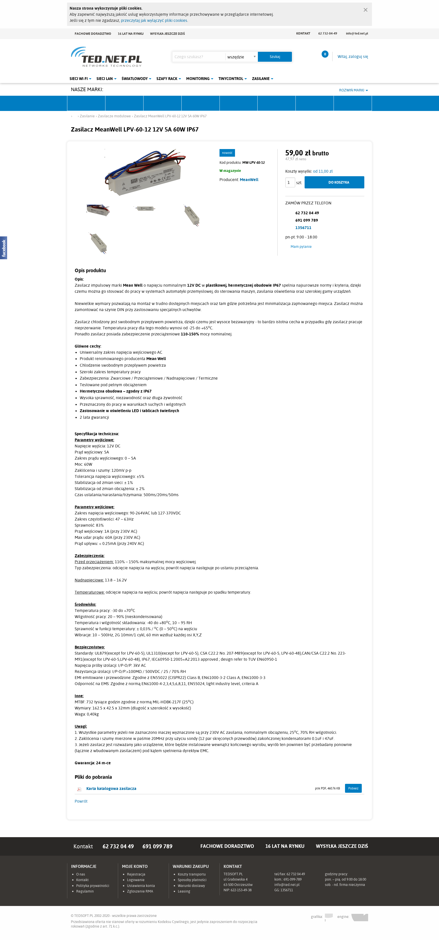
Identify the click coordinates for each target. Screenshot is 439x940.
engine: (343, 916)
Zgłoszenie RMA (140, 891)
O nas (80, 874)
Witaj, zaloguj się (353, 56)
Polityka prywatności (92, 885)
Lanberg (315, 103)
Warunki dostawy (191, 885)
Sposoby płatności (192, 880)
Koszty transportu (192, 874)
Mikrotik (124, 103)
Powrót (81, 801)
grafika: (317, 916)
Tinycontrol (230, 78)
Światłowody (135, 78)
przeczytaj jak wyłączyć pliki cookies (154, 20)
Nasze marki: (87, 89)
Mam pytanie (301, 246)
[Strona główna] (75, 115)
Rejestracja (136, 874)
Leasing (184, 891)
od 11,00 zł (323, 171)
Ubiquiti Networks (86, 103)
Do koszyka (338, 182)
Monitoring (198, 78)
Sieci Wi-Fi (79, 78)
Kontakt (303, 33)
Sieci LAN (105, 78)
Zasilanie (261, 78)
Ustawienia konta (141, 885)
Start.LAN (353, 103)
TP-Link (239, 103)
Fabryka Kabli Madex (163, 103)
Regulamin (85, 891)
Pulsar (201, 103)
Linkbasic (277, 103)
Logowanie (136, 880)
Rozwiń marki (351, 90)
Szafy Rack (166, 78)
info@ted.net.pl (357, 33)
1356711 (303, 227)
